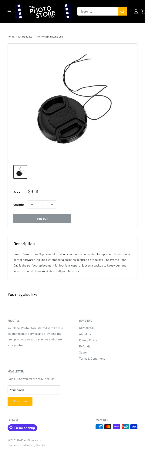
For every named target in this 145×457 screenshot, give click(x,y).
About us (85, 334)
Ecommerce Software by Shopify (26, 445)
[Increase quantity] (52, 205)
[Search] (122, 11)
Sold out (42, 218)
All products (25, 36)
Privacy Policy (88, 340)
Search (83, 352)
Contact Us (86, 327)
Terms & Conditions (92, 358)
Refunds (84, 346)
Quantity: (19, 204)
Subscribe (20, 401)
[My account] (136, 11)
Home (11, 36)
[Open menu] (9, 11)
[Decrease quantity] (32, 205)
